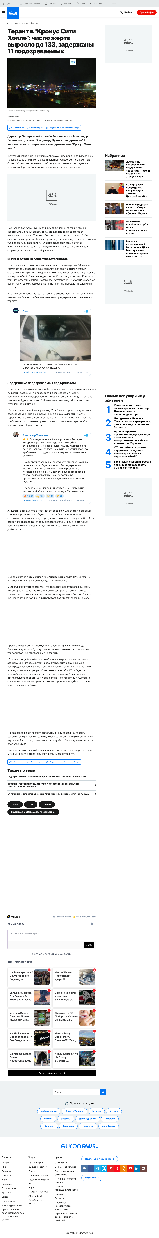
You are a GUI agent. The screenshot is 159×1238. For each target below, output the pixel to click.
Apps (31, 1187)
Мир (26, 23)
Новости (16, 23)
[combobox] (124, 3)
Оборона (110, 1118)
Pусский (9, 3)
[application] (51, 83)
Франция (49, 1126)
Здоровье (68, 1126)
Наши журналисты (12, 1205)
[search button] (108, 3)
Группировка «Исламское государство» (33, 811)
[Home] (8, 23)
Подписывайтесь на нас (98, 1158)
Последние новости (38, 1175)
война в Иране (49, 1111)
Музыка (96, 1111)
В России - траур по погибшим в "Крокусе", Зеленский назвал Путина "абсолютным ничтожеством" (43, 785)
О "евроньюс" (62, 1162)
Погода (32, 1171)
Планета (6, 1175)
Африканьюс (35, 1195)
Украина (65, 1118)
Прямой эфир (146, 12)
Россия (34, 23)
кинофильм (108, 1126)
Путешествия (9, 1188)
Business (6, 1171)
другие (58, 1157)
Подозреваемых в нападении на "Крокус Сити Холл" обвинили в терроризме (47, 776)
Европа (5, 1162)
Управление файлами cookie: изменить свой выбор (66, 1216)
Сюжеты (6, 1157)
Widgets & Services (38, 1191)
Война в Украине (74, 1111)
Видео (5, 1196)
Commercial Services (65, 1166)
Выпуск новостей (37, 1166)
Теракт (15, 804)
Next (4, 1179)
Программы (8, 1201)
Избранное (115, 155)
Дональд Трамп (87, 1118)
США (31, 804)
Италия (114, 1111)
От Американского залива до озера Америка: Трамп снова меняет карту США (48, 793)
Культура (6, 1192)
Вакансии (60, 1198)
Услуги (31, 1157)
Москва (47, 804)
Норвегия (88, 1126)
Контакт (59, 1194)
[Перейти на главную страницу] (13, 13)
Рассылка (90, 1177)
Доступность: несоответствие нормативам (63, 1205)
